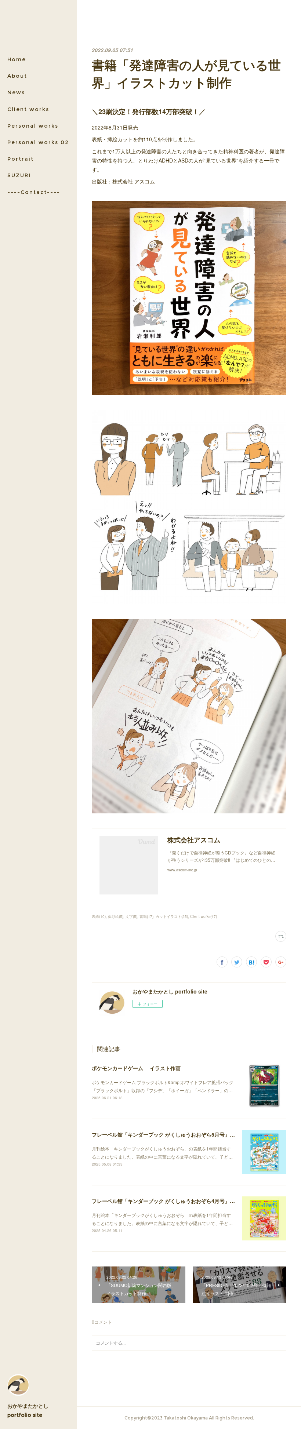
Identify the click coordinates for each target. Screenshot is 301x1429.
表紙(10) (99, 916)
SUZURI (19, 175)
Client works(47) (203, 916)
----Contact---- (33, 192)
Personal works (32, 126)
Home (16, 59)
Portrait (20, 159)
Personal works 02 (38, 142)
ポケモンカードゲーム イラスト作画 (136, 1068)
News (16, 92)
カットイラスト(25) (172, 916)
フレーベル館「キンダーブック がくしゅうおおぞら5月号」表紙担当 (171, 1134)
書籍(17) (146, 916)
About (17, 76)
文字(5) (131, 916)
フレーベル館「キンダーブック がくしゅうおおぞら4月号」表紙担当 (171, 1200)
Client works (28, 109)
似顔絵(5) (115, 916)
